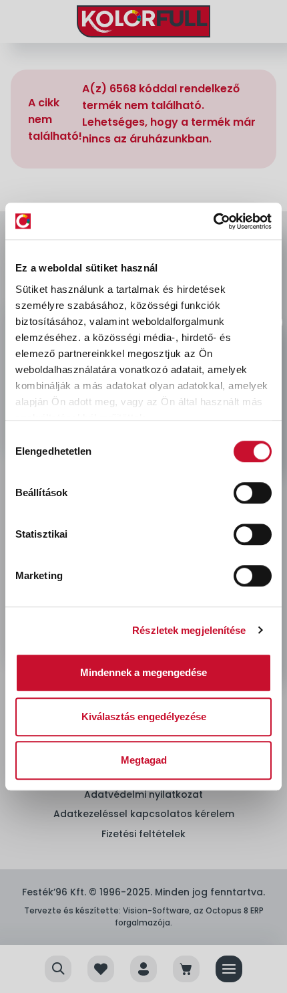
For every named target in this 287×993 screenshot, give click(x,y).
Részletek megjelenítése (189, 630)
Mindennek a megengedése (143, 672)
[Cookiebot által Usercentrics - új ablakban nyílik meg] (213, 221)
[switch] (253, 493)
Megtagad (144, 760)
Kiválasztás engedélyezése (143, 716)
